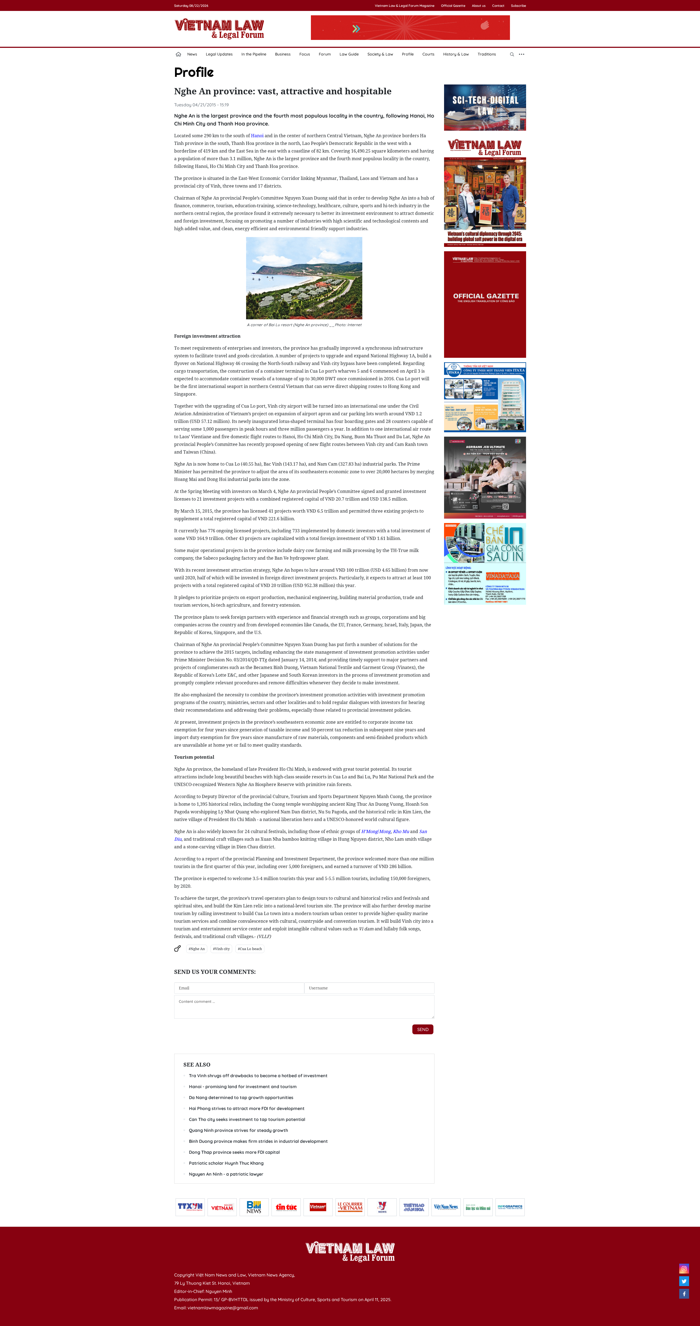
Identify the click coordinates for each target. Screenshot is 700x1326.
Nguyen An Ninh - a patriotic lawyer (226, 1174)
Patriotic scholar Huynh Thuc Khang (226, 1163)
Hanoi (257, 136)
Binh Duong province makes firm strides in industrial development (258, 1141)
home (178, 54)
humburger (521, 54)
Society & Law (380, 54)
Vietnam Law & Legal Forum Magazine (404, 6)
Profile (408, 54)
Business (283, 54)
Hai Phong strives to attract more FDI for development (247, 1108)
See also (197, 1064)
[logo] (350, 1252)
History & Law (456, 54)
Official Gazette (453, 6)
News (192, 54)
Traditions (487, 54)
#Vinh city (221, 948)
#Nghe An (197, 948)
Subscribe (518, 6)
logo (219, 29)
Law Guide (349, 54)
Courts (428, 54)
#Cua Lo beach (250, 948)
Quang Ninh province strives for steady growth (238, 1130)
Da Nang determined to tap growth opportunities (241, 1097)
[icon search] (512, 54)
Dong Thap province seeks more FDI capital (234, 1152)
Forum (325, 54)
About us (479, 6)
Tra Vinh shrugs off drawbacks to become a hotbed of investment (258, 1075)
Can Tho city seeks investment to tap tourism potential (247, 1119)
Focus (304, 54)
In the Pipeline (253, 54)
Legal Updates (219, 54)
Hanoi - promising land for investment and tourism (243, 1086)
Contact (498, 6)
